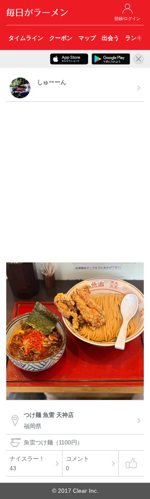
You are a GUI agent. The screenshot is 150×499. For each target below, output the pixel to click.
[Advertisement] (75, 183)
